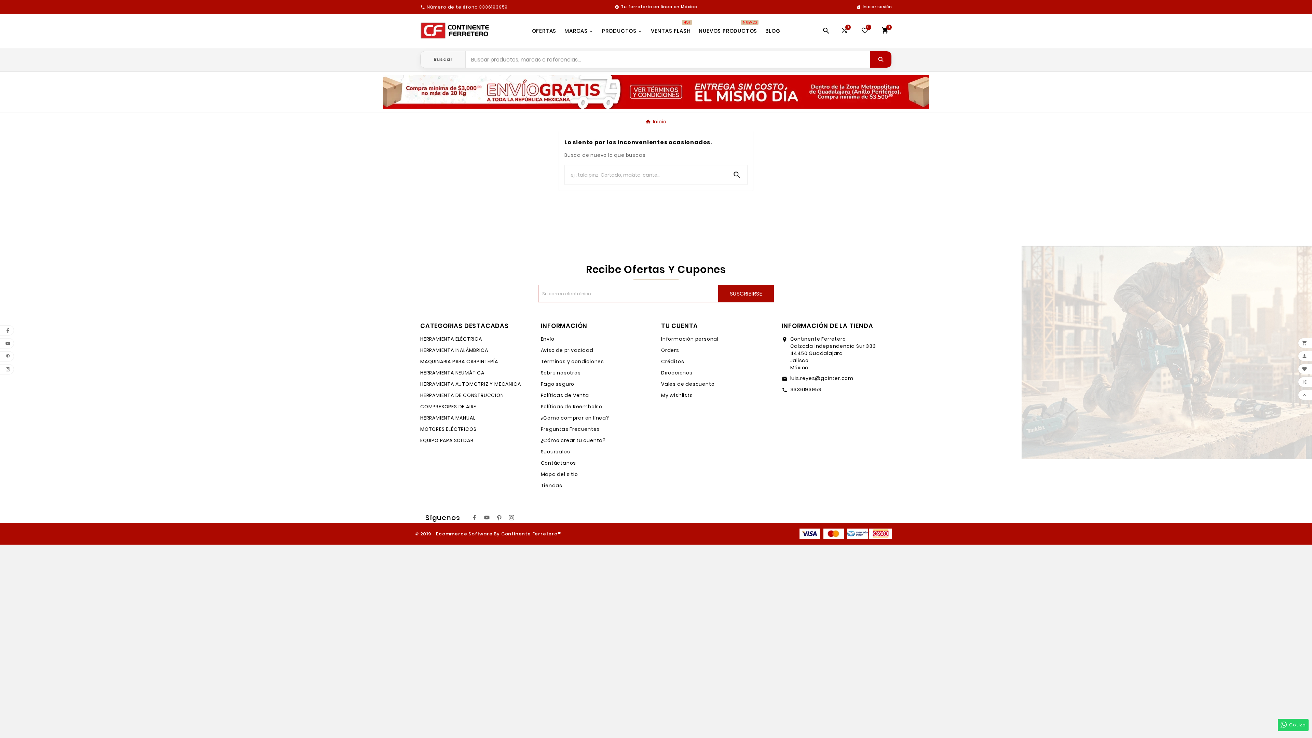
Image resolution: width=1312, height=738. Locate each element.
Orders (670, 350)
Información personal (690, 339)
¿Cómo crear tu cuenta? (573, 440)
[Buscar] (880, 59)
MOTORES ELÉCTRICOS (448, 429)
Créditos (672, 361)
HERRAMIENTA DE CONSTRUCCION (462, 395)
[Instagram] (511, 517)
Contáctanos (558, 463)
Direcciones (677, 372)
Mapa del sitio (559, 474)
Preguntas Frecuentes (570, 429)
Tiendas (552, 485)
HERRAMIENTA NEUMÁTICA (452, 372)
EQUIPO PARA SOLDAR (446, 440)
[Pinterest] (499, 517)
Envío (548, 339)
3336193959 (806, 389)
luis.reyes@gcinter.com (822, 378)
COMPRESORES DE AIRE (448, 406)
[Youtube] (487, 517)
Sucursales (555, 451)
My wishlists (677, 395)
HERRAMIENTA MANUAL (447, 417)
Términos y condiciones (572, 361)
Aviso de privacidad (567, 350)
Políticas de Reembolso (572, 406)
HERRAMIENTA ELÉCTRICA (451, 339)
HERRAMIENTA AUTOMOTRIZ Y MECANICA (470, 384)
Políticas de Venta (565, 395)
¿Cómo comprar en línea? (575, 417)
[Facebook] (474, 517)
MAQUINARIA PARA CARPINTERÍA (459, 361)
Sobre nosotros (561, 372)
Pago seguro (558, 384)
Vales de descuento (687, 384)
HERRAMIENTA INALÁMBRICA (454, 350)
